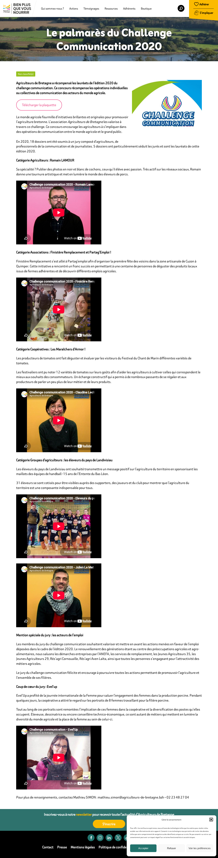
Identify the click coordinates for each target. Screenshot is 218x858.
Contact (47, 847)
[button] (211, 819)
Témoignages (91, 8)
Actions (73, 8)
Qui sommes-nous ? (52, 8)
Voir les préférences (200, 848)
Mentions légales (83, 847)
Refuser (171, 848)
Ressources (111, 8)
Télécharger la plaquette (39, 104)
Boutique (146, 8)
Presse (62, 847)
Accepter (143, 848)
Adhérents (129, 8)
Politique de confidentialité (118, 847)
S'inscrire (109, 823)
